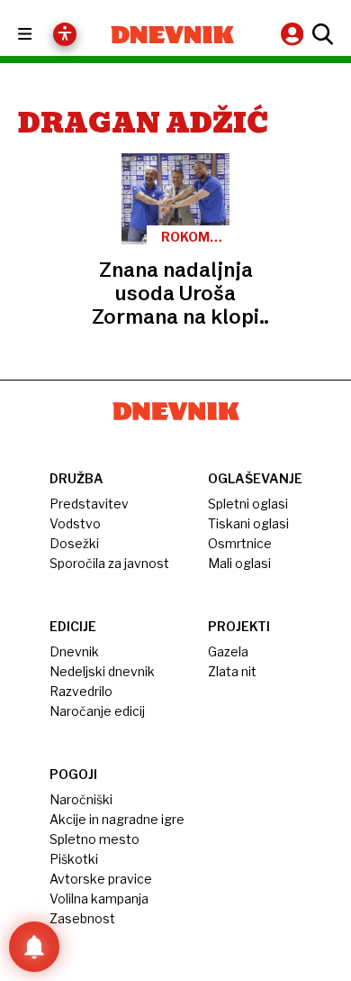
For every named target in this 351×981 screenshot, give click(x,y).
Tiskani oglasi (248, 523)
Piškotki (74, 858)
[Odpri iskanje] (320, 34)
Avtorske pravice (101, 878)
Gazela (228, 651)
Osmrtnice (240, 543)
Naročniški (81, 799)
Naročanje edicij (97, 711)
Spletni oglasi (248, 503)
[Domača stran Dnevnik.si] (172, 34)
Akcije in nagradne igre (117, 819)
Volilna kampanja (99, 898)
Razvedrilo (81, 691)
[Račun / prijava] (294, 34)
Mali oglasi (239, 563)
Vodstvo (75, 523)
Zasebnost (82, 918)
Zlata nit (232, 671)
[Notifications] (34, 946)
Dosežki (74, 543)
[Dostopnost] (64, 34)
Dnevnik (74, 651)
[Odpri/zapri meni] (41, 34)
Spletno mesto (95, 839)
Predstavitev (89, 503)
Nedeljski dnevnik (102, 671)
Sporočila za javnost (109, 563)
